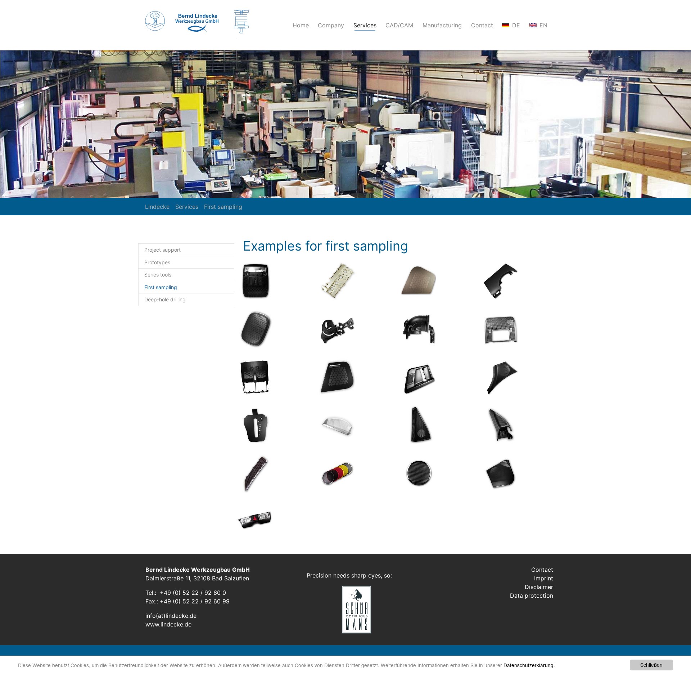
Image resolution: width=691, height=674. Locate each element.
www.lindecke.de (168, 624)
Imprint (543, 578)
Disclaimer (539, 586)
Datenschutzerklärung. (529, 665)
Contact (542, 569)
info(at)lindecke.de (171, 615)
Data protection (531, 595)
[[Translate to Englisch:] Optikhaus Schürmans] (345, 609)
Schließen (651, 664)
